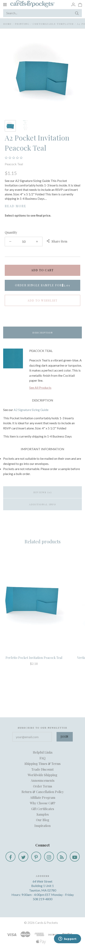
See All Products (40, 387)
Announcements (42, 780)
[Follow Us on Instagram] (49, 857)
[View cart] (80, 4)
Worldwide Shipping (42, 775)
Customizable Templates (53, 23)
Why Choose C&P (42, 803)
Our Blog (42, 820)
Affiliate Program (42, 797)
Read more (15, 206)
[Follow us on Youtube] (75, 857)
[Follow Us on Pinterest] (36, 857)
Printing (22, 23)
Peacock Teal (14, 164)
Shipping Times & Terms (42, 764)
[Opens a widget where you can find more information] (67, 939)
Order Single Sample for (42, 285)
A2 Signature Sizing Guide (31, 410)
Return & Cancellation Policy (43, 792)
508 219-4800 (42, 899)
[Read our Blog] (62, 857)
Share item (59, 241)
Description (42, 332)
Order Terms (42, 786)
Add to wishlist (42, 300)
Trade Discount (42, 769)
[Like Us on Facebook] (10, 857)
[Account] (73, 4)
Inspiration (42, 826)
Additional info (42, 504)
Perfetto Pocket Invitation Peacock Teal (34, 658)
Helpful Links (42, 752)
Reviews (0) (42, 492)
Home (7, 23)
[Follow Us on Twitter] (23, 857)
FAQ (42, 758)
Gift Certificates (42, 809)
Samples (43, 814)
